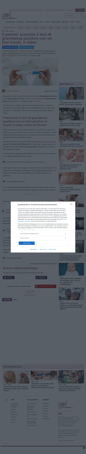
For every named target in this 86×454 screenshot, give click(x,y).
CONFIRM (26, 243)
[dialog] (43, 227)
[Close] (72, 204)
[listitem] (43, 234)
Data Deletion (33, 249)
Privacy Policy (52, 249)
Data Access (43, 249)
